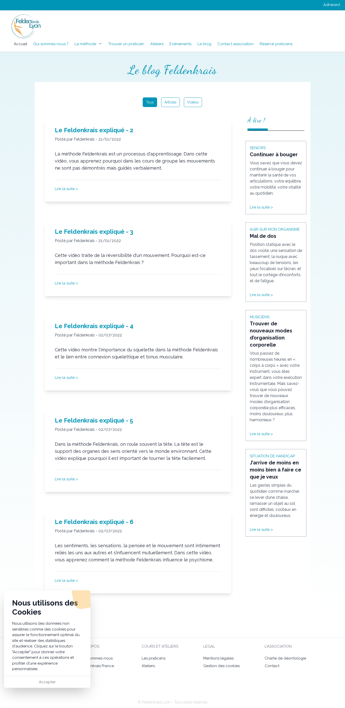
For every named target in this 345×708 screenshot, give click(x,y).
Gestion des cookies (221, 666)
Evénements (180, 44)
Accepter (47, 682)
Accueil (20, 44)
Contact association (235, 44)
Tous (150, 102)
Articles (170, 102)
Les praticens (153, 658)
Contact (272, 666)
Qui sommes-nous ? (50, 44)
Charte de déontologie (285, 658)
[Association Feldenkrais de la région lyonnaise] (17, 26)
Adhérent (331, 5)
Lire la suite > (66, 189)
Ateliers (156, 44)
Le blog (204, 44)
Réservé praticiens (276, 44)
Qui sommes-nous (96, 658)
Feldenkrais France (97, 666)
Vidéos (193, 102)
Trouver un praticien (126, 44)
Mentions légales (218, 658)
